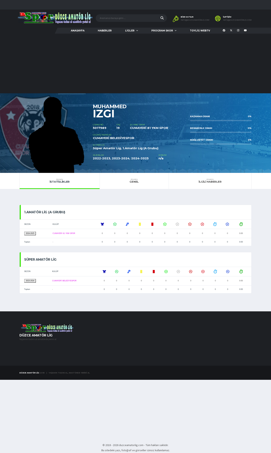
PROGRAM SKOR (162, 30)
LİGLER (130, 30)
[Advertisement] (135, 63)
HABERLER (105, 30)
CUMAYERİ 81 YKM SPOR (149, 128)
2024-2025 (30, 233)
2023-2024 (30, 281)
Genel (134, 180)
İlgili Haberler (210, 180)
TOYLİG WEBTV (200, 30)
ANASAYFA (78, 30)
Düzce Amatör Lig (29, 373)
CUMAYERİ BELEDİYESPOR (113, 138)
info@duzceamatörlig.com (195, 20)
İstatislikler (60, 180)
